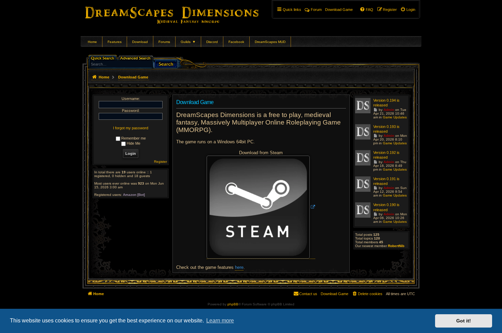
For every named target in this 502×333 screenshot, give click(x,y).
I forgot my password (130, 128)
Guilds (188, 42)
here (239, 267)
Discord (212, 42)
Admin (389, 110)
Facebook (236, 42)
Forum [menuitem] (316, 10)
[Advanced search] (136, 57)
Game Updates (395, 117)
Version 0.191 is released (386, 181)
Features (115, 42)
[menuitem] (407, 9)
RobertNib (396, 246)
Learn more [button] (220, 320)
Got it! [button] (463, 320)
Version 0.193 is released (386, 129)
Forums (164, 42)
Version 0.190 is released (386, 207)
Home (92, 42)
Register (160, 161)
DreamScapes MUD (270, 42)
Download (140, 42)
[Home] (181, 14)
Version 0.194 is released (386, 102)
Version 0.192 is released (386, 154)
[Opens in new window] (261, 207)
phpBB (232, 304)
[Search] (166, 63)
